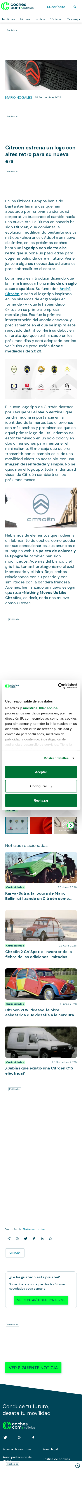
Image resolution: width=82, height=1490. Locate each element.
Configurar (38, 786)
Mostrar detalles (56, 758)
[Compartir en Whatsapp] (49, 1238)
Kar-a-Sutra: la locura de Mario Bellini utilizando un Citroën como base (34, 856)
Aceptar (41, 772)
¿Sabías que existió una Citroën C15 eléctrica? (33, 1031)
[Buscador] (75, 7)
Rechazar (41, 800)
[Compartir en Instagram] (16, 1238)
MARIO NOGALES (18, 97)
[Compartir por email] (8, 1238)
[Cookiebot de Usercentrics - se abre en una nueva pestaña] (58, 686)
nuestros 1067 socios (40, 708)
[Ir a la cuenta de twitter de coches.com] (5, 1437)
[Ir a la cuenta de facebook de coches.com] (33, 1437)
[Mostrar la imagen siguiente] (70, 825)
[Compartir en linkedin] (41, 1238)
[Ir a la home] (17, 6)
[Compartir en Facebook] (33, 1238)
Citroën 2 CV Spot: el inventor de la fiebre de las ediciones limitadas (41, 914)
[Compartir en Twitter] (25, 1238)
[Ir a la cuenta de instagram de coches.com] (19, 1437)
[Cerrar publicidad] (77, 1465)
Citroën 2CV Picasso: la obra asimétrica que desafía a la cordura (40, 972)
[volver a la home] (19, 1425)
